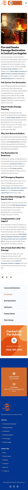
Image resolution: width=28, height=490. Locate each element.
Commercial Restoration (9, 424)
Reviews (5, 460)
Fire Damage (6, 438)
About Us (5, 467)
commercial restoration (16, 164)
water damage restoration (19, 205)
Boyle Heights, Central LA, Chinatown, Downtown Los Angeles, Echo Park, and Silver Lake (14, 237)
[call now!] (14, 340)
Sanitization (6, 431)
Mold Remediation (8, 435)
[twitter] (2, 277)
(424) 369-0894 (14, 349)
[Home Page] (6, 407)
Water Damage (7, 442)
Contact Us (6, 471)
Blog (4, 452)
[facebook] (6, 277)
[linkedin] (11, 277)
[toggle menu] (26, 3)
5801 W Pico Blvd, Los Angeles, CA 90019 (14, 390)
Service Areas (7, 456)
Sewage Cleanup (7, 427)
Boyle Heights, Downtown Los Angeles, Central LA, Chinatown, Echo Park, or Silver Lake (14, 74)
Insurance (5, 463)
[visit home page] (4, 2)
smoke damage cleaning (13, 117)
